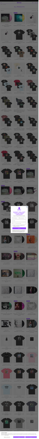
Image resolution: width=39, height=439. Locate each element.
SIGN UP (19, 228)
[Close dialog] (26, 207)
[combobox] (13, 223)
